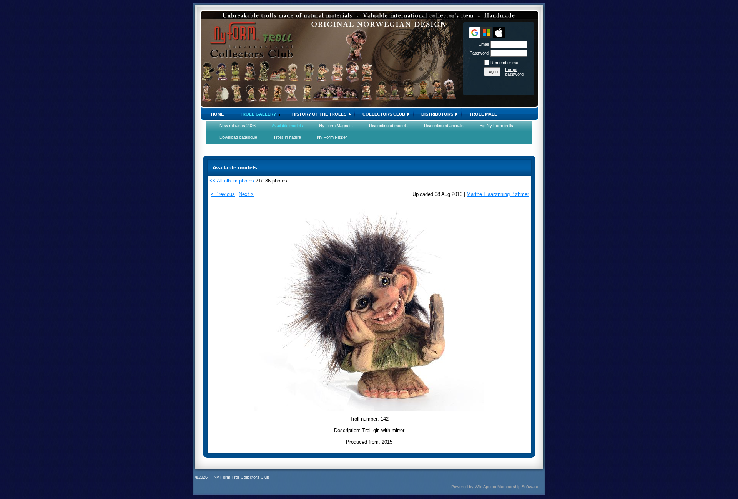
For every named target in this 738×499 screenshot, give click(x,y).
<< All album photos (231, 181)
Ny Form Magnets (336, 125)
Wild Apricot (485, 486)
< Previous (223, 194)
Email (482, 44)
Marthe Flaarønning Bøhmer (498, 194)
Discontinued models (388, 125)
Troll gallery (258, 114)
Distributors (437, 114)
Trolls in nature (287, 137)
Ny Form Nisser (332, 137)
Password (478, 53)
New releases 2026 (237, 125)
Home (217, 114)
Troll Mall (483, 114)
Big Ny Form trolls (496, 125)
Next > (246, 194)
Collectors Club (383, 114)
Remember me (504, 62)
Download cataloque (238, 137)
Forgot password (514, 71)
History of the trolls (319, 114)
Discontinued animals (444, 125)
